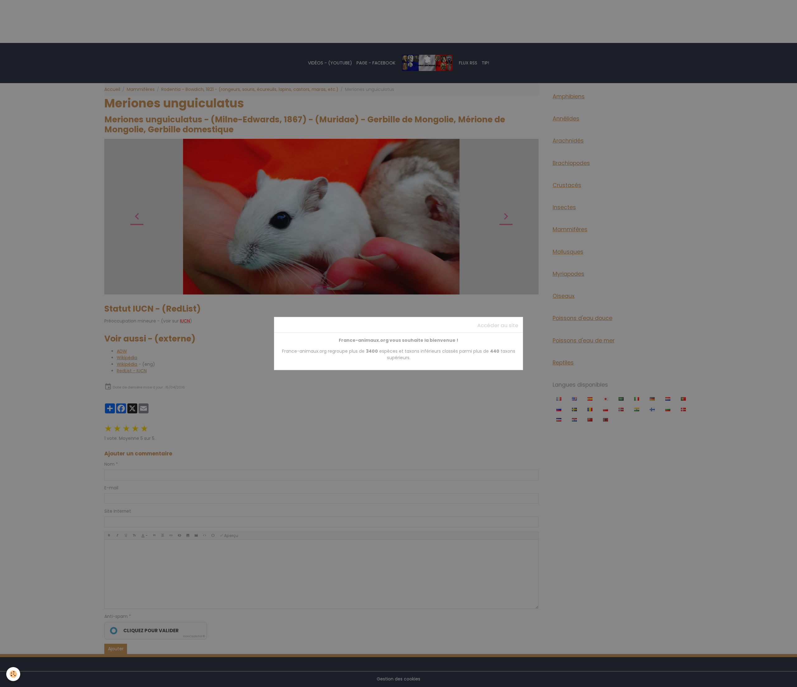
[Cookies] (13, 674)
